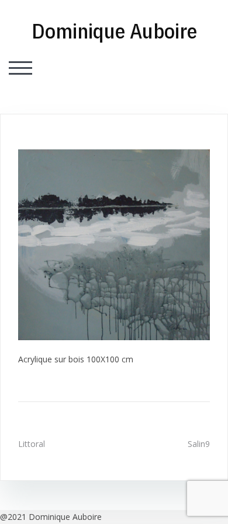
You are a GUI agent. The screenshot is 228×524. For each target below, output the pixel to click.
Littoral (31, 443)
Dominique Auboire (114, 30)
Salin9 (199, 443)
